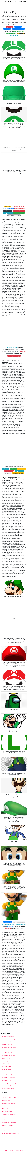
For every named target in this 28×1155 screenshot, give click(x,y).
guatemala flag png (18, 466)
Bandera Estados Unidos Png (8, 1036)
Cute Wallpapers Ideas (7, 1119)
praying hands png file (19, 31)
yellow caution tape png (20, 924)
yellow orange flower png (17, 928)
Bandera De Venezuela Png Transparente (11, 1050)
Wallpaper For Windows (7, 1125)
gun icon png (13, 469)
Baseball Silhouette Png (7, 1044)
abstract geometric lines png (17, 349)
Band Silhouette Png (6, 1066)
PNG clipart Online (6, 1108)
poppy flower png (8, 31)
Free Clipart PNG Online (7, 1111)
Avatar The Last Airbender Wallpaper (10, 1097)
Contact (12, 1150)
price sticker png (18, 27)
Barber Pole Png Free (7, 1072)
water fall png (8, 206)
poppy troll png (9, 27)
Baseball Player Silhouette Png (9, 1083)
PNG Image (4, 1095)
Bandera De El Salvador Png (8, 1077)
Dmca (6, 1150)
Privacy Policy (19, 1150)
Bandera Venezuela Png (7, 1074)
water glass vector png (8, 208)
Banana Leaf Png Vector (7, 1085)
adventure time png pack (10, 347)
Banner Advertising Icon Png (8, 1039)
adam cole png (9, 353)
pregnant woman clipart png (9, 33)
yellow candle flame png (20, 926)
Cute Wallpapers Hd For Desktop (9, 1128)
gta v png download (19, 471)
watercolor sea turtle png (17, 206)
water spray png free (7, 213)
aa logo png (20, 347)
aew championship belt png (14, 356)
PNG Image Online (6, 1100)
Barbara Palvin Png (6, 1058)
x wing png (7, 928)
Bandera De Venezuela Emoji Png (9, 1047)
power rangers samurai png (18, 29)
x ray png (4, 926)
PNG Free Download (6, 1106)
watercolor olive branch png (14, 215)
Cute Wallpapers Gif (6, 1130)
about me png (7, 349)
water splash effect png (20, 208)
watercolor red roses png (19, 213)
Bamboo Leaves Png (6, 1069)
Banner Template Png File (8, 1088)
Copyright (14, 1152)
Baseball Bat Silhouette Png (8, 1052)
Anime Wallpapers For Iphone (8, 1103)
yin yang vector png (7, 922)
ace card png (23, 351)
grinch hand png (9, 466)
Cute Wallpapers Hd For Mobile (9, 1122)
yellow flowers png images (8, 924)
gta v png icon (8, 473)
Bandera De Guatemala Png (8, 1055)
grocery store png (22, 469)
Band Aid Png (5, 1061)
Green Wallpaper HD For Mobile (9, 1114)
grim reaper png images (17, 473)
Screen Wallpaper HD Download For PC (11, 1133)
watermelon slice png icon (19, 211)
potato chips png (7, 29)
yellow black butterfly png (19, 922)
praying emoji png (14, 35)
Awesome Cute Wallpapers (8, 1117)
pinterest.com (9, 1029)
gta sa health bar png (9, 471)
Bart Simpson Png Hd (6, 1063)
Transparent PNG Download (14, 1)
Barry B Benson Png (6, 1080)
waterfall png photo (7, 211)
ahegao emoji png (18, 353)
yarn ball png (11, 926)
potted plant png (21, 33)
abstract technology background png (10, 351)
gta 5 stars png (5, 469)
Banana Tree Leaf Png (7, 1041)
